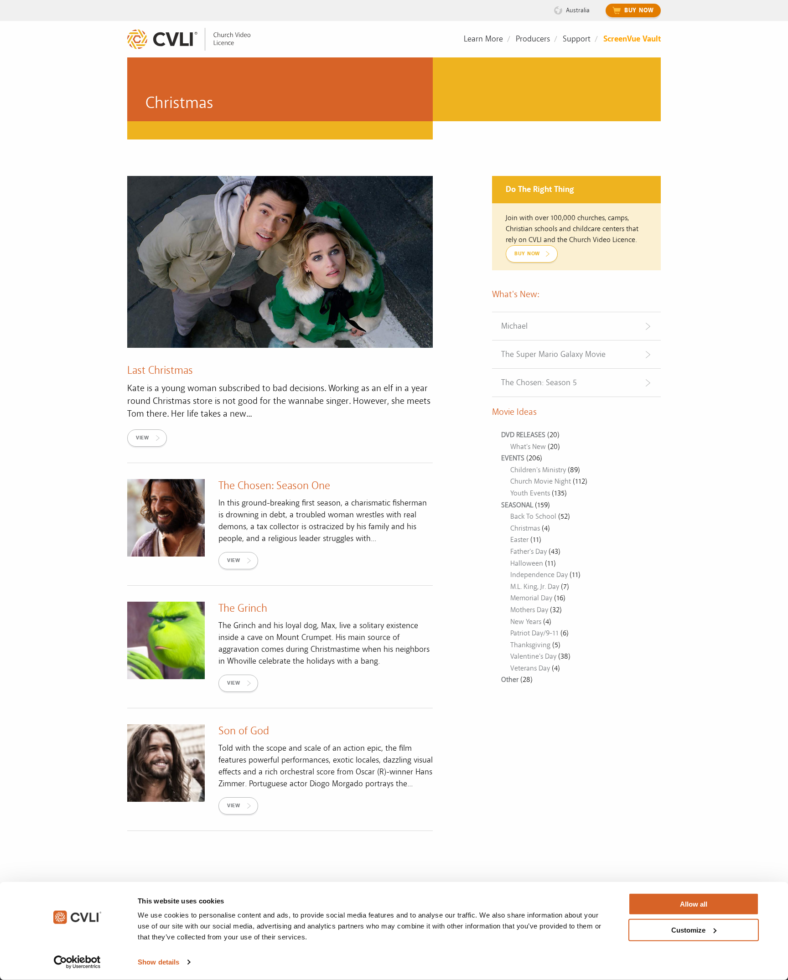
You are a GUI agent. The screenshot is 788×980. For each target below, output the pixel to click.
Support (577, 39)
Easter (519, 539)
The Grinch (242, 608)
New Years (525, 621)
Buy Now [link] (527, 253)
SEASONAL (517, 505)
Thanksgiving (530, 645)
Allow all (693, 904)
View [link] (142, 437)
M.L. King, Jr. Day (534, 586)
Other (509, 679)
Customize (688, 930)
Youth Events (530, 493)
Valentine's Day (533, 656)
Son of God (243, 731)
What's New (528, 446)
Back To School (533, 516)
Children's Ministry (538, 470)
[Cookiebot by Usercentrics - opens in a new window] (77, 962)
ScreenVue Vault (632, 39)
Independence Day (539, 574)
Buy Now (639, 10)
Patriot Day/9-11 (534, 633)
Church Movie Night (540, 481)
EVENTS (512, 458)
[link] (195, 39)
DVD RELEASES (523, 434)
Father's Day (528, 551)
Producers (533, 39)
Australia (578, 10)
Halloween (526, 563)
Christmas (525, 528)
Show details (158, 962)
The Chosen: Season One (274, 486)
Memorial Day (531, 598)
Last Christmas (160, 370)
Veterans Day (530, 668)
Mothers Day (529, 609)
